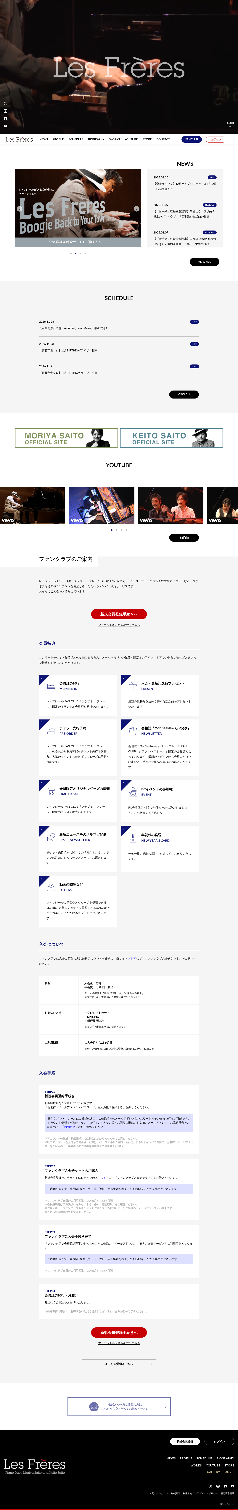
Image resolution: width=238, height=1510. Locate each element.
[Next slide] (136, 209)
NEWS (171, 1458)
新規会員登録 (185, 1441)
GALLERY (213, 1472)
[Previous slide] (19, 209)
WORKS (196, 1465)
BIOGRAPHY (225, 1458)
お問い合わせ (156, 1493)
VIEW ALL (204, 261)
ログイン (216, 139)
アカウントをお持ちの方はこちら (119, 625)
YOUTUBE (213, 1465)
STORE (229, 1465)
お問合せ (69, 1126)
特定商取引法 (227, 1493)
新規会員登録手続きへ (119, 614)
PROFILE (186, 1458)
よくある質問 (173, 1493)
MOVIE (229, 1472)
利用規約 (187, 1493)
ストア (132, 958)
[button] (71, 253)
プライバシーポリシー (206, 1493)
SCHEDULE (204, 1458)
